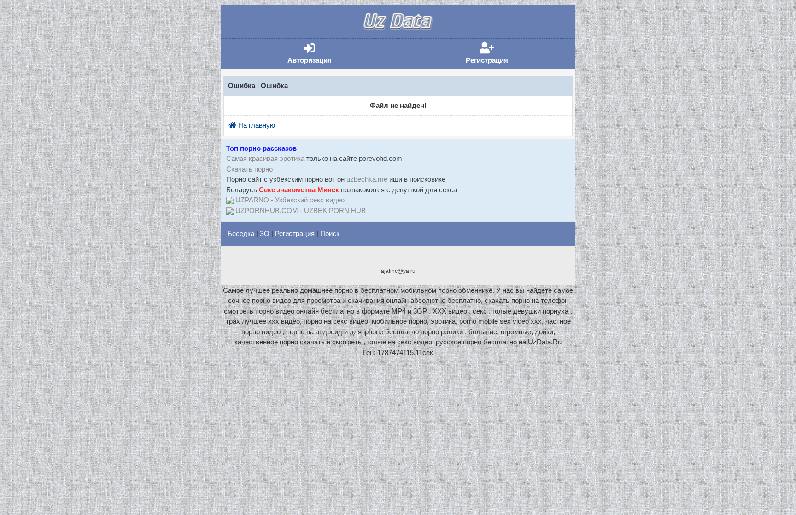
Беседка (241, 233)
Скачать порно (249, 169)
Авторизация (323, 53)
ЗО (264, 233)
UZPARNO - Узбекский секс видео (290, 200)
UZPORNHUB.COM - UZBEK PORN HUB (300, 210)
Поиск (329, 233)
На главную (255, 125)
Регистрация (501, 53)
